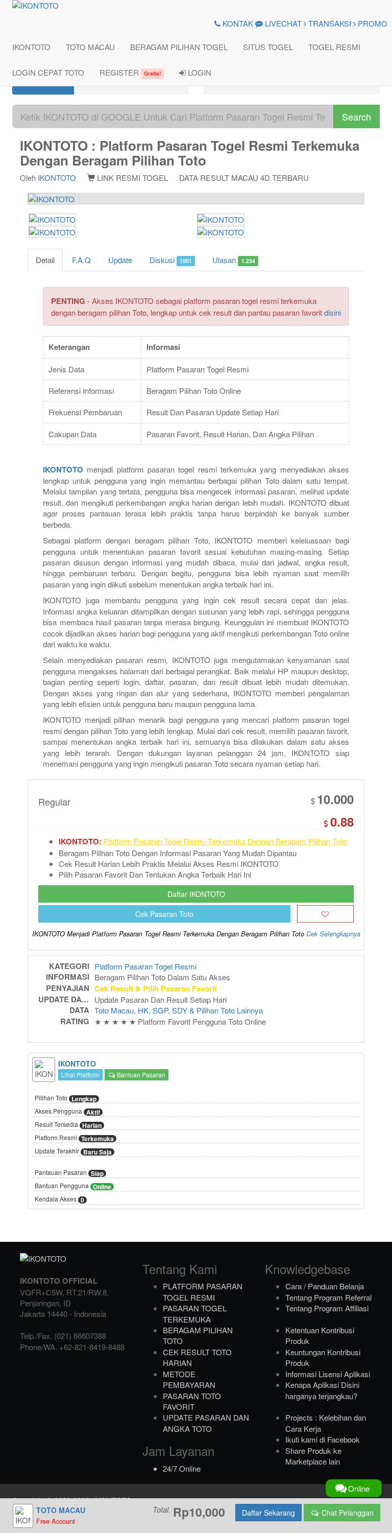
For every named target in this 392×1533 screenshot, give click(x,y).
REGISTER (130, 72)
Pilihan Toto (65, 1098)
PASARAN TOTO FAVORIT (192, 1401)
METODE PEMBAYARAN (189, 1379)
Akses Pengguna (67, 1111)
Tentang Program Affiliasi (327, 1308)
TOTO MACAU (90, 46)
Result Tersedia (68, 1125)
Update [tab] (120, 259)
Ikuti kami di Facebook (322, 1439)
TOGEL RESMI (334, 46)
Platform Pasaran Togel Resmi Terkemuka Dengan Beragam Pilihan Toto (225, 841)
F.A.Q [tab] (81, 259)
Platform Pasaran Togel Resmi (145, 966)
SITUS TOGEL (268, 46)
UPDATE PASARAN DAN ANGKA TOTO (206, 1422)
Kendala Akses (59, 1199)
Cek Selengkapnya (333, 933)
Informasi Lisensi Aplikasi (327, 1374)
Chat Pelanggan (347, 1512)
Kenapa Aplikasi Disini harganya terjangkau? (322, 1390)
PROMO (371, 23)
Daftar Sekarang (268, 1512)
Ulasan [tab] (233, 259)
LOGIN (198, 72)
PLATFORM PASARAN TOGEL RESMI (202, 1291)
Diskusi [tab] (171, 259)
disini (332, 312)
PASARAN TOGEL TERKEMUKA (195, 1313)
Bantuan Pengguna (73, 1186)
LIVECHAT (282, 23)
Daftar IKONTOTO (196, 894)
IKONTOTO (31, 46)
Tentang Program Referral (328, 1297)
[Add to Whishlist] (325, 914)
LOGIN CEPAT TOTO (48, 72)
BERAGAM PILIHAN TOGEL (179, 46)
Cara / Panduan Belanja (324, 1286)
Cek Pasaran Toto (164, 914)
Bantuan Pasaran (140, 1074)
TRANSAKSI (328, 23)
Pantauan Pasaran (69, 1173)
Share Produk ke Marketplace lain (313, 1456)
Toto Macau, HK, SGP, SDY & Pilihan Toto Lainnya (178, 1010)
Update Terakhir (73, 1151)
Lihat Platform (80, 1074)
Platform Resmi (74, 1138)
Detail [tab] (45, 259)
